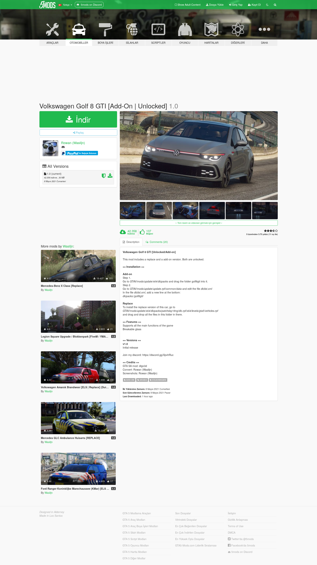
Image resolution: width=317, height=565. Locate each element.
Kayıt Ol (256, 4)
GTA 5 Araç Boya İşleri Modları (140, 526)
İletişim (232, 513)
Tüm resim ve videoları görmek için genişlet (199, 222)
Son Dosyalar (183, 513)
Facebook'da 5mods (243, 545)
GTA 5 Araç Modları (134, 519)
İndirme (131, 234)
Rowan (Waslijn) (73, 142)
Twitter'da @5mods (242, 539)
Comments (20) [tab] (158, 242)
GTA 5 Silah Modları (134, 532)
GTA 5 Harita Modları (135, 552)
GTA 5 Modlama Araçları (137, 513)
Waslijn (68, 246)
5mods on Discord (241, 552)
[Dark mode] (267, 4)
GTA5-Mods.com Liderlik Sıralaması (195, 545)
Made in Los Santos (51, 515)
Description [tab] (132, 242)
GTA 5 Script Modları (134, 539)
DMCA (231, 532)
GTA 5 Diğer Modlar (134, 558)
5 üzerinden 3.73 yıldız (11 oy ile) (262, 234)
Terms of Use (235, 526)
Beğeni (149, 234)
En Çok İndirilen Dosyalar (190, 532)
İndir (82, 119)
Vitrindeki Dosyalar (186, 519)
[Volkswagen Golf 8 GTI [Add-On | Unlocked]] (199, 155)
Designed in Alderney (51, 512)
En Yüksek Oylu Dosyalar (190, 539)
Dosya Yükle (216, 4)
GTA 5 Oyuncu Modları (136, 545)
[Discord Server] (63, 146)
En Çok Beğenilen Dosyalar (191, 526)
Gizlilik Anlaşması (238, 519)
